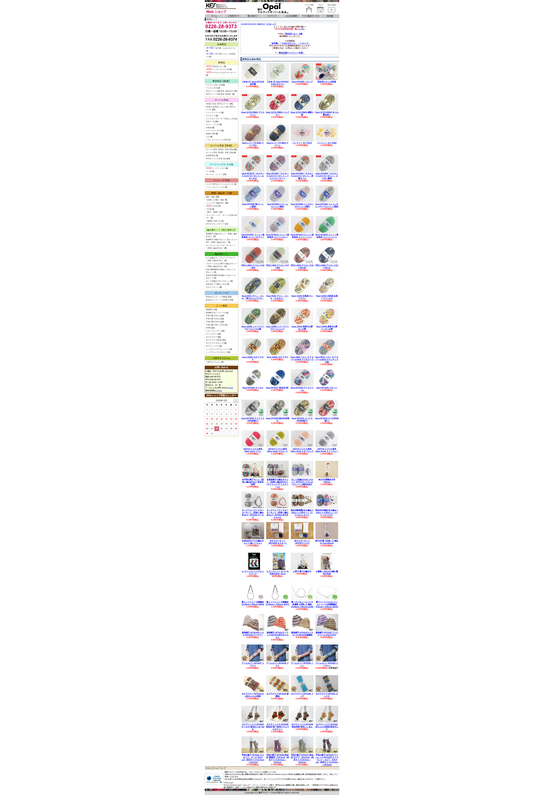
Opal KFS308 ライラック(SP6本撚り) (252, 419)
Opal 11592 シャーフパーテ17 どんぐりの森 (252, 327)
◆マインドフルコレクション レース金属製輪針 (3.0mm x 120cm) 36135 (327, 604)
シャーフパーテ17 (213, 131)
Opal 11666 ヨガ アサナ (277, 357)
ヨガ (208, 137)
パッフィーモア (218, 168)
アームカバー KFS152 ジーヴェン (327, 664)
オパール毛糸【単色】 (221, 145)
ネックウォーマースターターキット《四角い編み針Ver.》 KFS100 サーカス (253, 513)
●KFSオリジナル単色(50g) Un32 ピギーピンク (302, 450)
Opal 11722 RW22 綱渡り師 (302, 113)
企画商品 (221, 44)
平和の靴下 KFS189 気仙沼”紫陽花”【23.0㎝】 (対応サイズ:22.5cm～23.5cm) (277, 758)
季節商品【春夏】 (221, 81)
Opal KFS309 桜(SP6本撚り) (277, 419)
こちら (302, 29)
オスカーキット (212, 287)
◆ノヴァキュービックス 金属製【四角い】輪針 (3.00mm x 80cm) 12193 (302, 604)
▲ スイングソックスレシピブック (253, 572)
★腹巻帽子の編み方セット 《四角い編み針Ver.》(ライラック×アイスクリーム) (277, 483)
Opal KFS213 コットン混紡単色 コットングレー (277, 235)
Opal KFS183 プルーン (326, 388)
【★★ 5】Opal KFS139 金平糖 (253, 82)
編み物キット (221, 254)
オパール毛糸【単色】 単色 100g (219, 149)
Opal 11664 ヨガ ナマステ (253, 358)
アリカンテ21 (211, 88)
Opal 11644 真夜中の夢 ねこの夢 (302, 327)
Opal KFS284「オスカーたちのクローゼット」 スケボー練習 (327, 175)
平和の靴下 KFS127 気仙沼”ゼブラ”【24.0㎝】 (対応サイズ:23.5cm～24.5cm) (302, 758)
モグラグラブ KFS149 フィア (302, 695)
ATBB (208, 328)
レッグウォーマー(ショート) (217, 349)
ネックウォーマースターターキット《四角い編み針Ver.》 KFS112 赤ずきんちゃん (277, 513)
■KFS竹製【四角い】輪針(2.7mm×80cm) (326, 542)
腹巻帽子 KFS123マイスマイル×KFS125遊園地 (302, 633)
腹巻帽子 (209, 309)
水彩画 (209, 128)
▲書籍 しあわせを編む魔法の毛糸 (327, 572)
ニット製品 (221, 305)
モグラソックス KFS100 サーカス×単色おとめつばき (252, 726)
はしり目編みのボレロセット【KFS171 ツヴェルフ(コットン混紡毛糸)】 (302, 481)
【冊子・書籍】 (212, 212)
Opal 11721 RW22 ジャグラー (277, 113)
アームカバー (211, 334)
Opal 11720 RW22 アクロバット (252, 113)
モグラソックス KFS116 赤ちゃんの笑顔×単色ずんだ (326, 726)
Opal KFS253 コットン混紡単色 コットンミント (326, 235)
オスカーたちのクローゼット (224, 72)
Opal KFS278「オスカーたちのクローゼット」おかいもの (253, 175)
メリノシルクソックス (215, 187)
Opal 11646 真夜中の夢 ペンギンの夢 (326, 327)
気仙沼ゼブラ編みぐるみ (216, 284)
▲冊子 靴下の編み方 (302, 571)
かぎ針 (215, 206)
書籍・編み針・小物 (221, 193)
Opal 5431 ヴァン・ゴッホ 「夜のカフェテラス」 (253, 297)
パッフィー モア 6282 (327, 143)
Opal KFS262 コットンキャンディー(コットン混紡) (326, 205)
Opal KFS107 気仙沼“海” (277, 388)
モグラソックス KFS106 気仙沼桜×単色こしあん (302, 725)
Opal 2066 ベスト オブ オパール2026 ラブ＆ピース (302, 358)
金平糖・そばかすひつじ (225, 48)
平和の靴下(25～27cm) (215, 325)
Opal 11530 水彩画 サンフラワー (302, 297)
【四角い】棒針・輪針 (215, 200)
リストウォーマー (213, 331)
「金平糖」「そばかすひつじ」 (284, 43)
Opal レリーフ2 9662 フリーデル (253, 144)
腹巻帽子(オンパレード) (216, 313)
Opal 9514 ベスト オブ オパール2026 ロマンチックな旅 (326, 359)
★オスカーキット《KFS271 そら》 (302, 542)
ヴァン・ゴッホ (212, 124)
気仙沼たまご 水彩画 (327, 81)
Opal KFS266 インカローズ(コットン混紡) (302, 205)
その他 (209, 209)
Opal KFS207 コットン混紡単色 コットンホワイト (252, 235)
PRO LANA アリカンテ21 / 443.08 (302, 266)
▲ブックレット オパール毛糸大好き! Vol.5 (277, 572)
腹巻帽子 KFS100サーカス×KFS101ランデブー (253, 633)
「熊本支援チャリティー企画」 (291, 53)
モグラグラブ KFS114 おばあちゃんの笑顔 (253, 695)
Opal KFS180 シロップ (302, 81)
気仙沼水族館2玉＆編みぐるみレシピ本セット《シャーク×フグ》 (326, 512)
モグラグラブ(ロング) (215, 343)
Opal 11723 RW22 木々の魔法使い (326, 113)
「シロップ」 (304, 43)
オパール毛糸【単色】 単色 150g (219, 152)
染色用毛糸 (210, 155)
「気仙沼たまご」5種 (292, 34)
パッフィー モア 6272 (302, 143)
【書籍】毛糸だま (213, 221)
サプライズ (210, 116)
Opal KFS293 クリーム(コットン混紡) (277, 205)
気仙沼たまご (217, 66)
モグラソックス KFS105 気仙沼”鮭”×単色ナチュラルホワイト (277, 726)
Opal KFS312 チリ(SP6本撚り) (327, 419)
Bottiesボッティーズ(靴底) (217, 297)
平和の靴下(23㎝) (213, 319)
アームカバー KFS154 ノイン (302, 664)
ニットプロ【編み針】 (215, 203)
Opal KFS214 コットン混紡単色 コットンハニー (302, 235)
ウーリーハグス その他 (221, 164)
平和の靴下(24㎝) (213, 322)
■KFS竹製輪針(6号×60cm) (326, 480)
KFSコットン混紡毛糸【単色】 (219, 94)
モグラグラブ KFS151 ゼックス (327, 695)
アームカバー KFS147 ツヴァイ (253, 664)
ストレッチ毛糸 (222, 180)
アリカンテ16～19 (213, 85)
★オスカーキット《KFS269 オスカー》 (277, 542)
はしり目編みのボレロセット (218, 281)
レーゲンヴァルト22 (220, 69)
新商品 (221, 62)
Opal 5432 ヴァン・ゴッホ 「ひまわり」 (277, 297)
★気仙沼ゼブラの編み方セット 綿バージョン (253, 542)
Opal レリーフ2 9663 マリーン (277, 144)
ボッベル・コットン (214, 174)
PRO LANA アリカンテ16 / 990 (252, 266)
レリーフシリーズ (213, 113)
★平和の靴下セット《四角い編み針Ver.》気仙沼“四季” (253, 481)
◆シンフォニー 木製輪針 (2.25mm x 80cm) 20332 (253, 603)
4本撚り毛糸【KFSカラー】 (217, 104)
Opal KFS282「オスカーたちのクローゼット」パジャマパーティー (277, 175)
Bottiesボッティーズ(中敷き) (218, 300)
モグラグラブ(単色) (214, 340)
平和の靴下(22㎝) (213, 316)
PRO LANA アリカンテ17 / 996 (277, 266)
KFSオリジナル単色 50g (216, 159)
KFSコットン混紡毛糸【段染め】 (220, 91)
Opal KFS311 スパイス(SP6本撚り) (302, 419)
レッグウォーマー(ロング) (216, 352)
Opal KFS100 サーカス (252, 388)
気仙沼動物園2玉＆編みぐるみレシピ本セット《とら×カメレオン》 (302, 512)
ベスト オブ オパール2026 (217, 140)
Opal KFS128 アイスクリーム (302, 389)
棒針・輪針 (210, 197)
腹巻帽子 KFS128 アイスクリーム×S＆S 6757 (327, 633)
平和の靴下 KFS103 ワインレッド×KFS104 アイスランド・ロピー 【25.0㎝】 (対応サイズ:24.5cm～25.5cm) (326, 760)
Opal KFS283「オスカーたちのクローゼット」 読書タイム (302, 175)
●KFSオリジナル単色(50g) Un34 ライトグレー (326, 450)
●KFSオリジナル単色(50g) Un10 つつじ (252, 450)
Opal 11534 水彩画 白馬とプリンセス (327, 297)
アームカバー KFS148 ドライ (277, 664)
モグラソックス (212, 346)
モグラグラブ (211, 337)
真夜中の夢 (210, 134)
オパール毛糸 (221, 100)
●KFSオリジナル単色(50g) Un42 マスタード (277, 450)
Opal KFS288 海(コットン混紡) (253, 205)
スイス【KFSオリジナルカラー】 (220, 184)
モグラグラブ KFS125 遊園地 (277, 695)
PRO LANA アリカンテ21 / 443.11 (326, 266)
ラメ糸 (209, 171)
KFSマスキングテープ (215, 224)
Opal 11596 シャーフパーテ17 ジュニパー (277, 327)
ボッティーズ (221, 293)
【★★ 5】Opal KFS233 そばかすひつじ (277, 82)
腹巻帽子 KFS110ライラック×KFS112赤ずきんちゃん (277, 634)
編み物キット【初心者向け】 (221, 230)
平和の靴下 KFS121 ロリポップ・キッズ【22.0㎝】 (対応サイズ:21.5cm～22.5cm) (253, 758)
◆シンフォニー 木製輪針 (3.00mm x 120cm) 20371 (277, 603)
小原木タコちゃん (221, 358)
